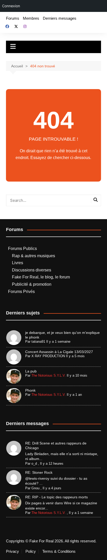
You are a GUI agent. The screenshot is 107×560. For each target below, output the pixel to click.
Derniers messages (59, 18)
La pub (31, 371)
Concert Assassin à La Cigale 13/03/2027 (59, 352)
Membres (31, 18)
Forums (12, 18)
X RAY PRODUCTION (48, 356)
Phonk (30, 390)
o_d (34, 463)
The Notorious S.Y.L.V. (48, 375)
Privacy (12, 551)
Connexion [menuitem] (11, 6)
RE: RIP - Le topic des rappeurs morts (56, 497)
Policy (30, 551)
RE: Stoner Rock (38, 472)
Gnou (35, 488)
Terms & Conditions (59, 551)
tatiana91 (38, 341)
